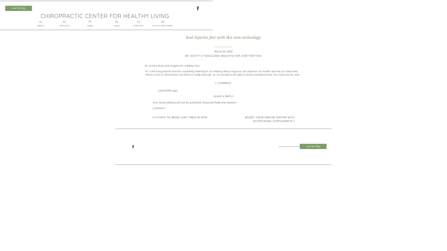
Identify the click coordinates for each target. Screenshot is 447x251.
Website (157, 160)
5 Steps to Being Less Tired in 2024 (180, 117)
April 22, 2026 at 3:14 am (172, 94)
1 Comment (223, 83)
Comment (159, 108)
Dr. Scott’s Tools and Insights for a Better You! (223, 55)
